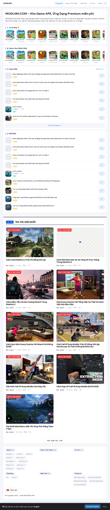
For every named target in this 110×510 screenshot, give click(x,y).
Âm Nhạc (9, 454)
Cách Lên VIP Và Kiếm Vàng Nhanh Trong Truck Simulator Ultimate (35, 116)
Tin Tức (92, 3)
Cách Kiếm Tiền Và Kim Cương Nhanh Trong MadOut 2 (26, 303)
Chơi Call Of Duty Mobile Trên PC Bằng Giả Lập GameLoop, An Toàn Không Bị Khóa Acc (78, 345)
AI (7, 477)
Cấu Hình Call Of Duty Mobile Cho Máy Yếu (26, 386)
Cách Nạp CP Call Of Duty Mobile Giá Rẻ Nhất (78, 386)
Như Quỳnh (10, 265)
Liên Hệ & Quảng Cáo (96, 481)
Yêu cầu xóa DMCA (80, 485)
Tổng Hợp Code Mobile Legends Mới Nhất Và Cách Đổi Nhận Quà (35, 197)
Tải (102, 75)
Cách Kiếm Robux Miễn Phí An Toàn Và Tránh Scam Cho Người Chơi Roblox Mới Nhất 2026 (43, 82)
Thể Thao (10, 469)
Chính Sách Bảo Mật (94, 477)
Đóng (105, 506)
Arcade (20, 454)
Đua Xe (20, 469)
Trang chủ (59, 3)
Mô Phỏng (23, 461)
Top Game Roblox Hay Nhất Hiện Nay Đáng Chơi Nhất (31, 99)
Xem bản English (92, 506)
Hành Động (10, 461)
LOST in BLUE (17, 107)
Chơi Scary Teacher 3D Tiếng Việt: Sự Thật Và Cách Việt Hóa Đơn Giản (80, 303)
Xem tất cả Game (54, 125)
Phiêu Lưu (21, 465)
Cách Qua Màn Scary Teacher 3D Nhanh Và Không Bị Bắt (29, 345)
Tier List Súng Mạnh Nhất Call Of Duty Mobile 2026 (30, 189)
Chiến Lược (20, 458)
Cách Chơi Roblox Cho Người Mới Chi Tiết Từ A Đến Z (31, 91)
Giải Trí (14, 477)
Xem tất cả (99, 69)
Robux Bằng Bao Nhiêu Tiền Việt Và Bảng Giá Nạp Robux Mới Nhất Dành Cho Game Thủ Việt (44, 74)
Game (100, 3)
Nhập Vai (10, 465)
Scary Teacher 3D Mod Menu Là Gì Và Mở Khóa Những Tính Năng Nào (36, 181)
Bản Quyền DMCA (79, 477)
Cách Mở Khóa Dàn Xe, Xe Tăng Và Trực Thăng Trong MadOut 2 (78, 261)
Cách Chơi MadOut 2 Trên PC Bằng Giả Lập (26, 260)
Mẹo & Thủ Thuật (71, 3)
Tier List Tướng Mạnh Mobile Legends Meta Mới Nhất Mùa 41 (33, 206)
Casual (29, 454)
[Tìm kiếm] (105, 3)
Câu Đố (9, 458)
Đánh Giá (83, 3)
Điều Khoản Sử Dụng (80, 481)
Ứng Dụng (10, 473)
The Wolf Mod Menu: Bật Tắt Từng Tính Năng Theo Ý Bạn (29, 427)
